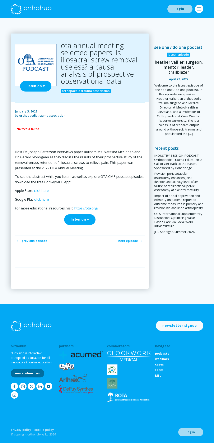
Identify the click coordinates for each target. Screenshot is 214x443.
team (159, 370)
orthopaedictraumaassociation (42, 116)
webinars (162, 359)
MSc (158, 375)
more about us (27, 373)
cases (159, 364)
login (180, 9)
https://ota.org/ (86, 208)
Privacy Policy (21, 430)
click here (41, 190)
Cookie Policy (44, 430)
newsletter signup (179, 325)
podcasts (162, 353)
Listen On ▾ (36, 86)
